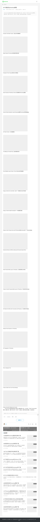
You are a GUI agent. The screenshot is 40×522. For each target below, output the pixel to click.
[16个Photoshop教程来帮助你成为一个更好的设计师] (32, 493)
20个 (4, 416)
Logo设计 (4, 479)
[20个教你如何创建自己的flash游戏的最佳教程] (32, 501)
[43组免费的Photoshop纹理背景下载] (32, 446)
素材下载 (20, 9)
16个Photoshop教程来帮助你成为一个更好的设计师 (14, 491)
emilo (4, 9)
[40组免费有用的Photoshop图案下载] (32, 485)
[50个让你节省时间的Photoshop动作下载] (32, 470)
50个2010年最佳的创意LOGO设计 (10, 475)
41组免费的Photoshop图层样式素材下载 (12, 435)
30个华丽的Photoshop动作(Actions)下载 (12, 459)
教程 (12, 416)
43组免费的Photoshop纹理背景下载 (11, 443)
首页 (2, 4)
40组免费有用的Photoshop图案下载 (11, 483)
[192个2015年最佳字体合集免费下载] (32, 454)
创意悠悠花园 (15, 519)
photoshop (8, 416)
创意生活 (17, 9)
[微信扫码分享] (29, 424)
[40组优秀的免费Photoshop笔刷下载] (32, 509)
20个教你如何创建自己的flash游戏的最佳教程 (13, 499)
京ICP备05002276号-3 (30, 519)
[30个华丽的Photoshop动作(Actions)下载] (32, 462)
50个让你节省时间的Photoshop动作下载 (12, 467)
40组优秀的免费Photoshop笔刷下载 (11, 507)
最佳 (16, 416)
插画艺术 (35, 491)
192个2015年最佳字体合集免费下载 (11, 451)
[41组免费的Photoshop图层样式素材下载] (32, 438)
